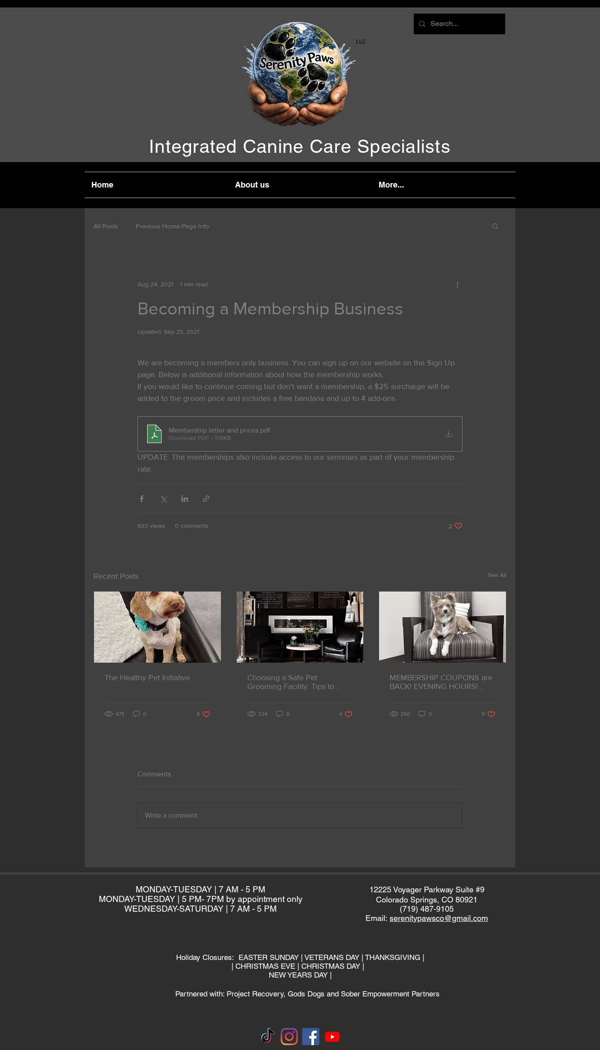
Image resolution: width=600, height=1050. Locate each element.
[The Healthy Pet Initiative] (157, 627)
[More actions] (457, 284)
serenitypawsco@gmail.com (439, 918)
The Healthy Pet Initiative (147, 677)
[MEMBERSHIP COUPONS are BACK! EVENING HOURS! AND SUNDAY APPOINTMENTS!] (442, 627)
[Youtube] (332, 1036)
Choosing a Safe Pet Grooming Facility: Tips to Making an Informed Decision (297, 682)
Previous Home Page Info (172, 226)
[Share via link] (206, 498)
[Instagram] (289, 1036)
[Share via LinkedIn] (185, 498)
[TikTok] (267, 1036)
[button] (495, 225)
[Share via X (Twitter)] (163, 498)
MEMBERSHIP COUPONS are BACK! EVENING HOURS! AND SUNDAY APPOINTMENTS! (441, 682)
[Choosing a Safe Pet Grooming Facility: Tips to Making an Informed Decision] (300, 627)
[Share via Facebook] (141, 498)
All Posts (106, 226)
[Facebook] (310, 1036)
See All (497, 574)
